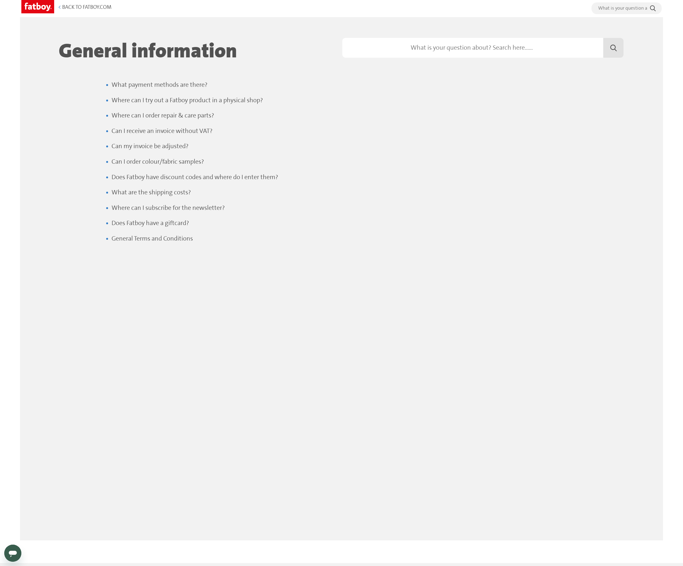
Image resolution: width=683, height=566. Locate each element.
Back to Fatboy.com (85, 7)
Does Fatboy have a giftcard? (150, 223)
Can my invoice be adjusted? (150, 146)
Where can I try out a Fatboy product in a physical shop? (187, 100)
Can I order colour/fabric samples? (158, 162)
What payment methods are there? (160, 85)
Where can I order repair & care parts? (163, 115)
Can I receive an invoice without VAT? (162, 131)
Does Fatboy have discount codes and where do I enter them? (195, 177)
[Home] (37, 6)
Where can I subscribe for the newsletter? (168, 208)
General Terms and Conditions (152, 238)
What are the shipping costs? (151, 192)
